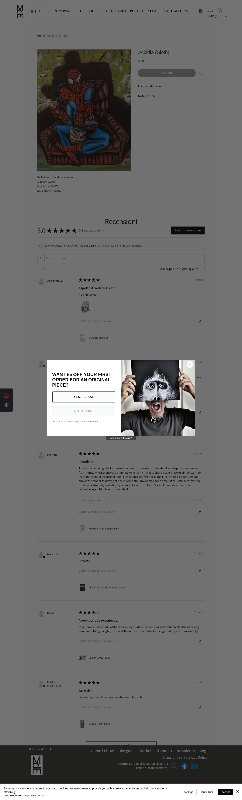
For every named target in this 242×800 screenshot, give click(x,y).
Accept (226, 792)
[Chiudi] (237, 792)
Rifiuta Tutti (206, 792)
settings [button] (188, 792)
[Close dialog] (190, 364)
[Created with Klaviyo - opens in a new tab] (121, 438)
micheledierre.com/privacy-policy (24, 795)
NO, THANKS (83, 411)
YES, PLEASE (84, 396)
